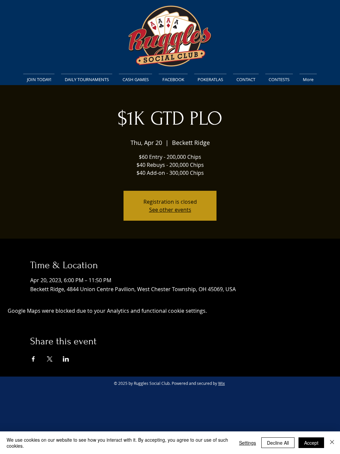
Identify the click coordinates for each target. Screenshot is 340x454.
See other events (170, 209)
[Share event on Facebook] (33, 359)
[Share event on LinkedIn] (66, 359)
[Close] (332, 443)
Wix (221, 383)
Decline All (278, 442)
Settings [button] (247, 442)
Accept (311, 442)
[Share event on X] (49, 359)
